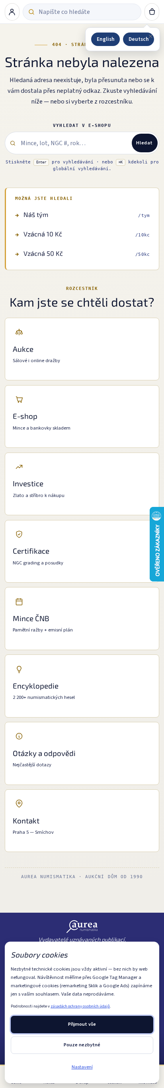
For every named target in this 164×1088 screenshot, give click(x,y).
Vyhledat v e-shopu (82, 125)
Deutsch (138, 39)
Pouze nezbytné (82, 1044)
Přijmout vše (82, 1024)
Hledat (144, 142)
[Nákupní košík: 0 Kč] (152, 12)
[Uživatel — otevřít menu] (12, 12)
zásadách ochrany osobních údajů (80, 1006)
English (105, 39)
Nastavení (82, 1067)
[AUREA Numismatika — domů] (82, 926)
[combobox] (87, 12)
